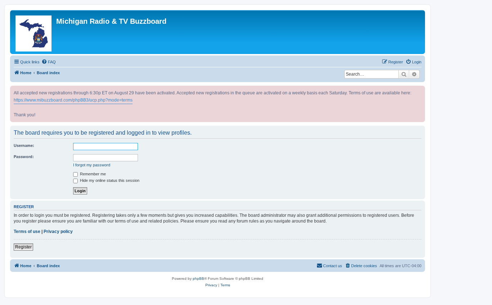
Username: (24, 145)
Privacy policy (58, 231)
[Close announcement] (420, 90)
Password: (24, 156)
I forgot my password (91, 165)
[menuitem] (48, 62)
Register (23, 247)
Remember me (92, 174)
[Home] (34, 32)
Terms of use (27, 231)
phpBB (198, 279)
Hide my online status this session (109, 180)
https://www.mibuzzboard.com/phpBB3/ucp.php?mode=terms (73, 100)
